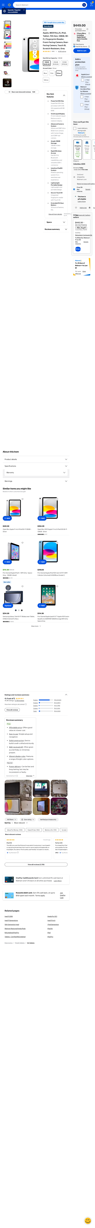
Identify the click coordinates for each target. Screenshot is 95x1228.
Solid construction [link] (16, 740)
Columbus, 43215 (79, 164)
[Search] (84, 5)
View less (29, 776)
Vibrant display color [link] (17, 756)
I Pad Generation (53, 924)
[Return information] (88, 46)
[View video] (35, 56)
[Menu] (4, 5)
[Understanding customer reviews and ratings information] (26, 704)
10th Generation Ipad (12, 924)
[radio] (47, 63)
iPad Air (50, 928)
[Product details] (66, 459)
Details (88, 189)
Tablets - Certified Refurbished (15, 937)
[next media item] (35, 53)
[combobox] (50, 5)
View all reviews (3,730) (36, 864)
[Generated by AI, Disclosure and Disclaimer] (17, 776)
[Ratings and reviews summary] (66, 694)
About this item (11, 451)
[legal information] (87, 29)
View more (34, 626)
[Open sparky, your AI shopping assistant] (87, 1220)
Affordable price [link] (15, 727)
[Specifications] (66, 466)
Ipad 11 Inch (51, 920)
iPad (49, 933)
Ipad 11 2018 (9, 916)
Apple (45, 30)
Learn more (82, 201)
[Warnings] (66, 481)
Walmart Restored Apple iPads (15, 928)
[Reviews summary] (56, 51)
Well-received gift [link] (16, 747)
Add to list (83, 208)
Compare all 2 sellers (83, 215)
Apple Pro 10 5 (52, 916)
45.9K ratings (62, 51)
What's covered (86, 77)
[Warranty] (64, 472)
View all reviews (12, 710)
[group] (54, 51)
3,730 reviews (19, 700)
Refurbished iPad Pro (12, 933)
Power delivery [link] (15, 766)
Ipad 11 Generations (11, 920)
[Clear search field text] (81, 5)
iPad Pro (50, 937)
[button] (29, 54)
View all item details (55, 214)
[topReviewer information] (18, 852)
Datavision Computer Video (84, 235)
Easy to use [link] (13, 734)
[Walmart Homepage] (9, 5)
